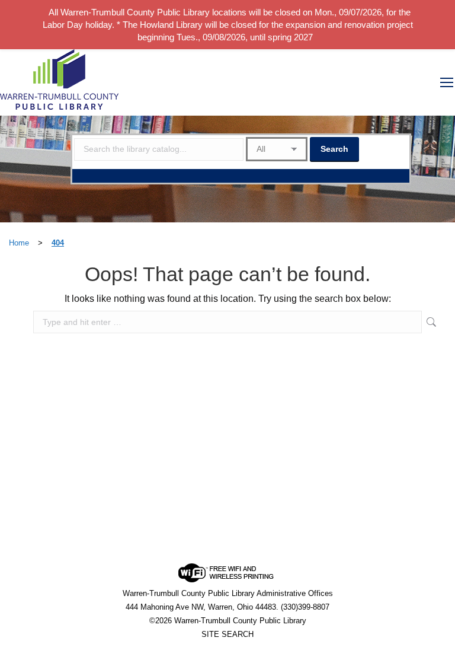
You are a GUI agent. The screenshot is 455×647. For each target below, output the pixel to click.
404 (58, 242)
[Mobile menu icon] (446, 82)
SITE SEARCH (227, 634)
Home (19, 242)
